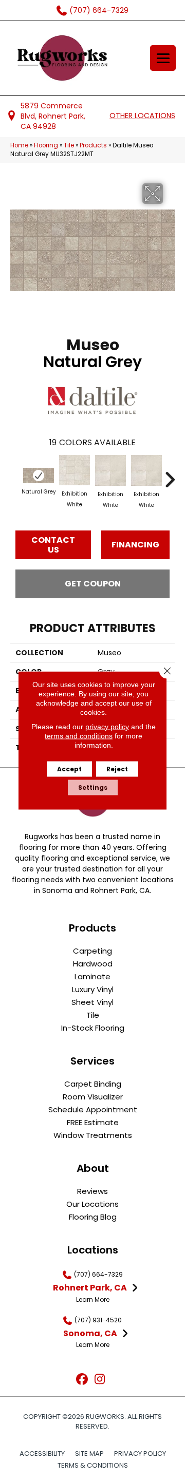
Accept (69, 769)
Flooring (46, 145)
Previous (15, 474)
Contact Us (53, 545)
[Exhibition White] (74, 470)
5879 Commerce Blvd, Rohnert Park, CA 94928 (53, 116)
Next (169, 474)
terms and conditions (79, 736)
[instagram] (99, 1379)
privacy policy (107, 727)
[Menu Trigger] (163, 58)
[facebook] (82, 1379)
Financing (135, 544)
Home (19, 145)
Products (93, 145)
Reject (117, 769)
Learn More (92, 1299)
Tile (69, 145)
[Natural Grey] (39, 475)
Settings (92, 787)
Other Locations (142, 115)
